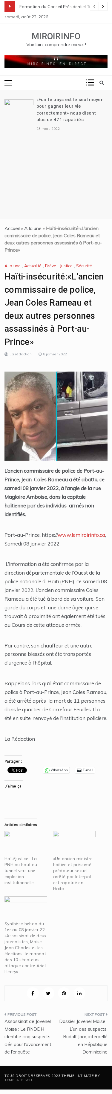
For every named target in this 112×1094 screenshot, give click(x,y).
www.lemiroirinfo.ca (81, 535)
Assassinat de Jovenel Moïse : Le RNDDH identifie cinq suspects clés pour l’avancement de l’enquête (27, 1036)
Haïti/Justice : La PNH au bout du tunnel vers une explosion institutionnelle (20, 870)
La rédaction (21, 354)
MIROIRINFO (56, 36)
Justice (66, 265)
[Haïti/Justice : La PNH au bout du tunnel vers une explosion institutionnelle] (25, 843)
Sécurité (84, 265)
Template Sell (18, 1080)
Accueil (12, 228)
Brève (50, 265)
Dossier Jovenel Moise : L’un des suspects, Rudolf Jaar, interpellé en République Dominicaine (83, 1036)
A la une (33, 228)
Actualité (33, 265)
